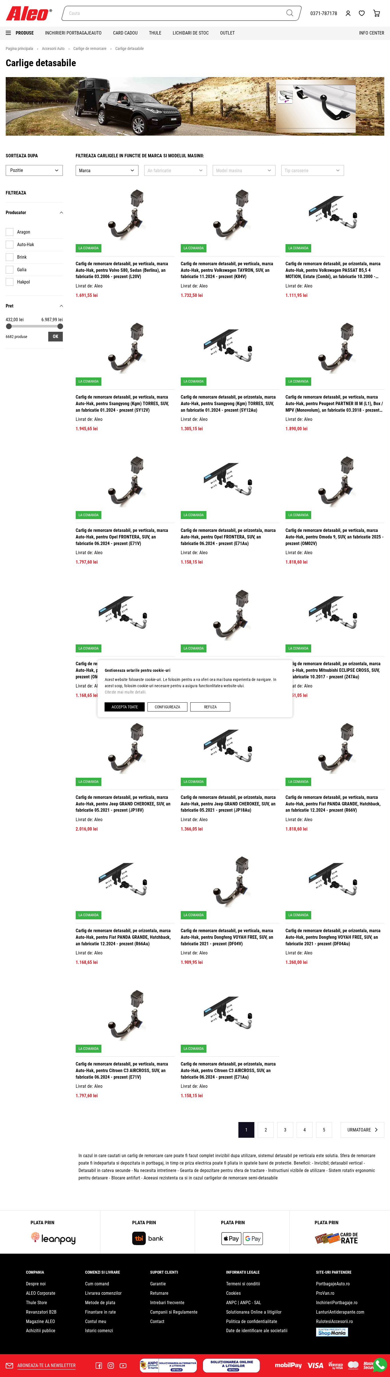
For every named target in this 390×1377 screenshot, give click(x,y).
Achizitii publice (40, 1330)
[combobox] (181, 13)
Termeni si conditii (243, 1283)
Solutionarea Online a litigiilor (254, 1312)
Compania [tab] (35, 1272)
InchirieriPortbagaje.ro (336, 1302)
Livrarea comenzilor (103, 1293)
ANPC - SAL (250, 1302)
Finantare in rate (100, 1312)
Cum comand (97, 1283)
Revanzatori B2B (41, 1312)
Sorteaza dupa (22, 155)
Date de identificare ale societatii (257, 1330)
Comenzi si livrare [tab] (102, 1272)
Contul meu (95, 1321)
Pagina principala (20, 48)
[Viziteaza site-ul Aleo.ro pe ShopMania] (332, 1335)
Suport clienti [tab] (164, 1272)
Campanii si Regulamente (174, 1312)
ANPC (231, 1302)
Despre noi (36, 1283)
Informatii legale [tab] (243, 1272)
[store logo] (31, 13)
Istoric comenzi (99, 1330)
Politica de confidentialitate (251, 1321)
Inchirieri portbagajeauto (73, 33)
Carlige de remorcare (90, 48)
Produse (25, 33)
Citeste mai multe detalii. (126, 692)
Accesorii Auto (53, 48)
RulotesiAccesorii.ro (334, 1321)
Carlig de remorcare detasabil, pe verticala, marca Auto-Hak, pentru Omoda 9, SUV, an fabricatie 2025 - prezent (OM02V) (335, 537)
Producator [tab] (16, 212)
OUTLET (227, 33)
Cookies (233, 1293)
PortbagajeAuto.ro (333, 1283)
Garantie (158, 1283)
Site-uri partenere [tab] (333, 1272)
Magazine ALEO (40, 1321)
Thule (155, 33)
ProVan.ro (325, 1293)
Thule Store (36, 1302)
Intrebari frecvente (167, 1302)
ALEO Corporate (40, 1293)
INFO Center (371, 33)
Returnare (159, 1293)
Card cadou (125, 33)
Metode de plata (100, 1302)
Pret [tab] (9, 306)
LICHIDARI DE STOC (191, 33)
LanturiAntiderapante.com (340, 1312)
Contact (157, 1321)
